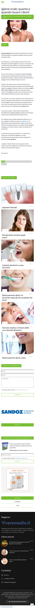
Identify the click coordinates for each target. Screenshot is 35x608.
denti (14, 161)
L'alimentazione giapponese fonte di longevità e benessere (19, 542)
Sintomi (5, 230)
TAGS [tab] (17, 505)
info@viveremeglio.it (10, 582)
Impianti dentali (9, 207)
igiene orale (8, 161)
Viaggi (5, 322)
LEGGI (30, 206)
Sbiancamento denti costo (14, 358)
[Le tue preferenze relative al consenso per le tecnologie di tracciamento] (32, 605)
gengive (4, 164)
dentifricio (20, 161)
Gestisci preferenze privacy (18, 601)
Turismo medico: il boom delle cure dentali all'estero (15, 328)
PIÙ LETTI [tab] (17, 498)
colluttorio (25, 121)
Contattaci (6, 570)
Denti (5, 44)
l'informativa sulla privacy (21, 390)
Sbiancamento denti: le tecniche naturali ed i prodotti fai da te (17, 297)
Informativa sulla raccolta (6, 606)
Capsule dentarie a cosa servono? (12, 266)
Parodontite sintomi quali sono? (13, 236)
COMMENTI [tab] (17, 501)
